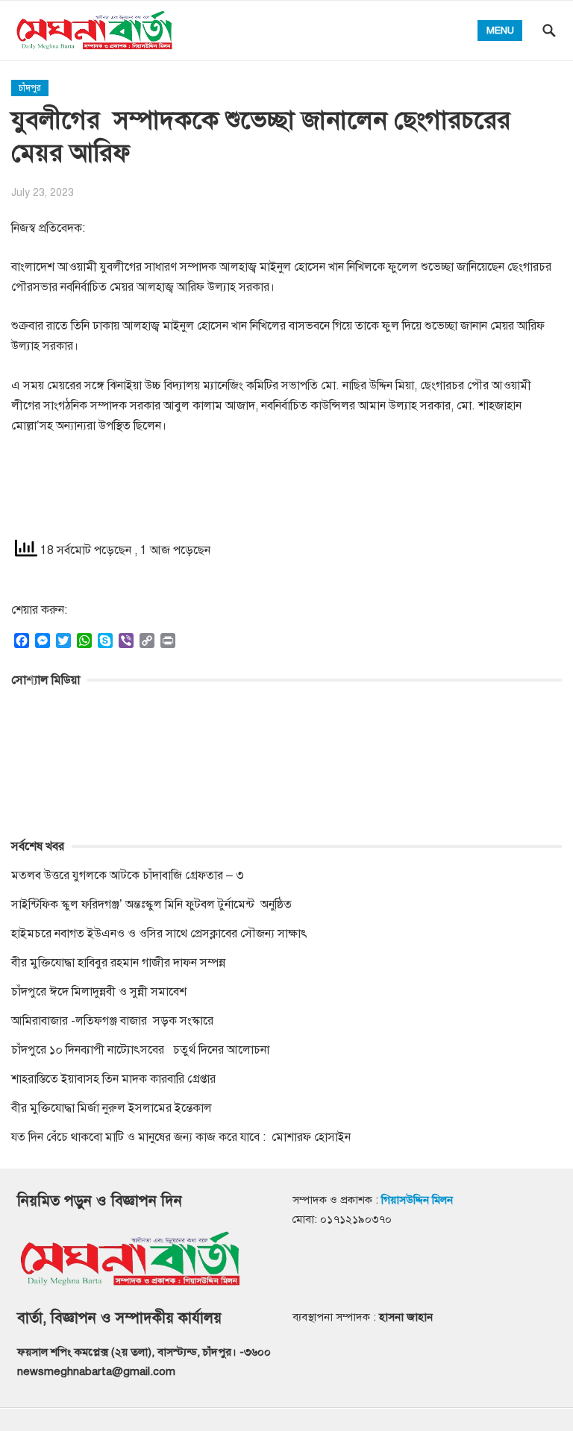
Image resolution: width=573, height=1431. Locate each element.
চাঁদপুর (30, 88)
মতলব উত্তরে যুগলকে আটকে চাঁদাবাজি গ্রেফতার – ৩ (129, 875)
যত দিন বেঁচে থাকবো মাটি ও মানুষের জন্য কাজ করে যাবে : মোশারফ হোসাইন (181, 1137)
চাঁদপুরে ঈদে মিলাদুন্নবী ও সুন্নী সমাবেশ (99, 991)
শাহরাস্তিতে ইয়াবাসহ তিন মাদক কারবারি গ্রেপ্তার (113, 1079)
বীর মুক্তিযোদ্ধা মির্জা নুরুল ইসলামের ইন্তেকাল (113, 1108)
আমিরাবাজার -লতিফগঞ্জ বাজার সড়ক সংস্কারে (112, 1020)
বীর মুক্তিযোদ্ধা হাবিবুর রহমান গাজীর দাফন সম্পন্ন (118, 962)
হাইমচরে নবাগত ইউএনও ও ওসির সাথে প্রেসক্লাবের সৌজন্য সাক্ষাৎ (159, 933)
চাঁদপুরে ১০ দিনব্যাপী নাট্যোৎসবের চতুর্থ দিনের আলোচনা (140, 1049)
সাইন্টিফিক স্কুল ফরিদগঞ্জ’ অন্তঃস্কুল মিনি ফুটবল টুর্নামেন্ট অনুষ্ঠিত (151, 904)
